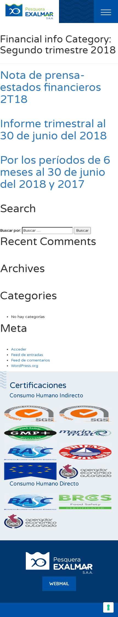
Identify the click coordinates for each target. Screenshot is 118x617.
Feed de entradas (27, 354)
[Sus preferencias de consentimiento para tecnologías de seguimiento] (108, 607)
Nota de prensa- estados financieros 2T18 (50, 87)
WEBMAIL (59, 583)
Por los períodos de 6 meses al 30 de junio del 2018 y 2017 (55, 172)
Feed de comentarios (30, 360)
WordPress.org (24, 365)
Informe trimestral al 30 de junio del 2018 (53, 129)
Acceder (18, 349)
